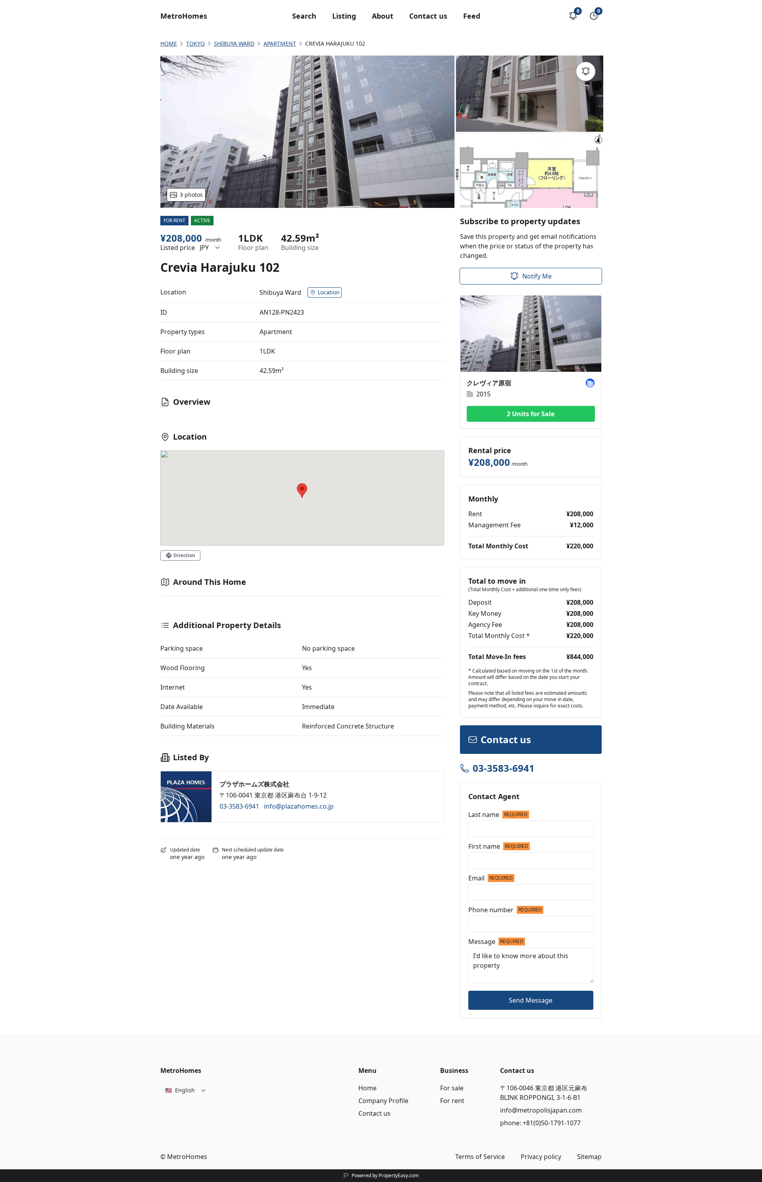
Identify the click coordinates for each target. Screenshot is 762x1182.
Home (367, 1088)
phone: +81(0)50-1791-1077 (540, 1123)
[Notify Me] (585, 71)
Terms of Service (480, 1156)
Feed (471, 16)
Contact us (428, 16)
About (382, 16)
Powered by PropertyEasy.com (385, 1175)
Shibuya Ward (234, 43)
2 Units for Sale (530, 413)
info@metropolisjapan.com (541, 1110)
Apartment (280, 43)
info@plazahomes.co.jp (299, 806)
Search (304, 16)
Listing (344, 16)
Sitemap (589, 1156)
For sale (452, 1088)
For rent (452, 1100)
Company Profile (383, 1100)
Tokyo (195, 43)
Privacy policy (541, 1156)
